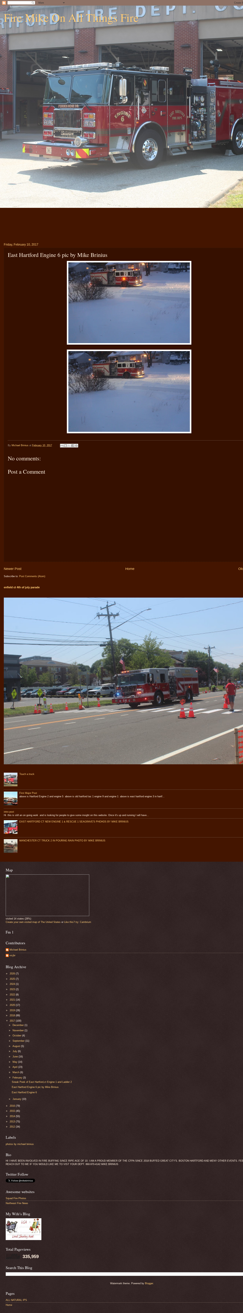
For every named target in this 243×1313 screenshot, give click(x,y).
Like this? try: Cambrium (77, 922)
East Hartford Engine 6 (24, 1092)
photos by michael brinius (20, 1144)
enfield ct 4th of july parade (22, 587)
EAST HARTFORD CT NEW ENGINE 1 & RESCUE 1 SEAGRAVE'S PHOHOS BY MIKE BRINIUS (74, 821)
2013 (13, 1121)
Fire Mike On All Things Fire (71, 17)
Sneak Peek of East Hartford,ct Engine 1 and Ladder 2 (42, 1082)
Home (129, 569)
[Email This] (62, 446)
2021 (13, 999)
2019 (13, 1010)
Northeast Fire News (17, 1203)
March (16, 1072)
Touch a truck (26, 774)
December (18, 1025)
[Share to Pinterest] (76, 446)
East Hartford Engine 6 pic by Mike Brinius (35, 1087)
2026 (13, 973)
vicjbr (12, 955)
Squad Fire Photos (16, 1198)
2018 (13, 1015)
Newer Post (12, 569)
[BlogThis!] (65, 446)
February (18, 1077)
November (18, 1030)
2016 (13, 1105)
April (15, 1067)
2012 (13, 1126)
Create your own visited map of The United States (33, 922)
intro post (9, 811)
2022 (13, 994)
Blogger (149, 1283)
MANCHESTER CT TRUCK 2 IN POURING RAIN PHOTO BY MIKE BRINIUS (62, 840)
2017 (13, 1020)
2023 (13, 989)
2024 (13, 984)
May (15, 1061)
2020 (13, 1005)
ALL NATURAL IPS (16, 1300)
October (17, 1035)
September (19, 1040)
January (17, 1099)
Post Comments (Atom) (32, 576)
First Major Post (28, 793)
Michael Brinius (17, 949)
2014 (13, 1116)
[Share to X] (69, 446)
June (16, 1056)
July (15, 1051)
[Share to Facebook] (73, 446)
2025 (13, 978)
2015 (13, 1111)
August (17, 1046)
